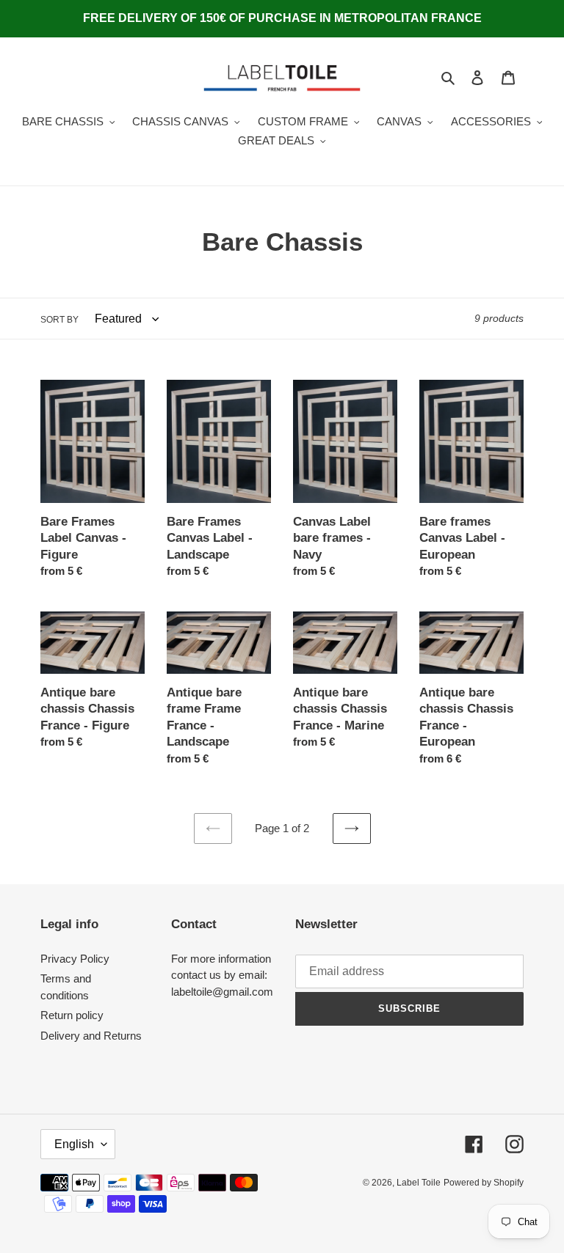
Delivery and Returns (91, 1035)
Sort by (59, 320)
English (74, 1144)
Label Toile (419, 1182)
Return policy (72, 1015)
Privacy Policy (74, 958)
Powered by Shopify (484, 1182)
